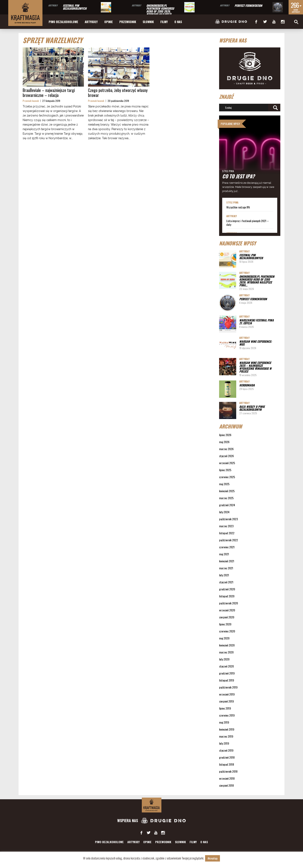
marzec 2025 (226, 498)
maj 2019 (224, 722)
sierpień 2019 (226, 701)
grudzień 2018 (227, 757)
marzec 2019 (226, 736)
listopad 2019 (226, 680)
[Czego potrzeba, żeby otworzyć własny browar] (118, 67)
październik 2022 (228, 540)
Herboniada (247, 385)
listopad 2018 (226, 764)
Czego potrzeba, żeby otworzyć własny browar (118, 92)
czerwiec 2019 (227, 715)
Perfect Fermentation (248, 5)
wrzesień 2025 (227, 463)
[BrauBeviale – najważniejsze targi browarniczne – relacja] (53, 67)
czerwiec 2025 (227, 477)
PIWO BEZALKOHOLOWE (63, 21)
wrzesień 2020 (227, 610)
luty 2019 (224, 743)
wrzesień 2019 (227, 694)
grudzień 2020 (227, 589)
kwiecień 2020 (227, 645)
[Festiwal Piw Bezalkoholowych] (106, 7)
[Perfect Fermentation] (277, 7)
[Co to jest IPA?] (250, 156)
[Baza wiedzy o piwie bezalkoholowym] (227, 410)
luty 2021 (224, 575)
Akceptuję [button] (212, 858)
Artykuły (53, 5)
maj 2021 (224, 554)
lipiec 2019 (225, 708)
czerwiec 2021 (227, 547)
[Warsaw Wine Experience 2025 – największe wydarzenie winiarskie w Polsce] (227, 366)
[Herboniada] (227, 389)
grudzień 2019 (227, 673)
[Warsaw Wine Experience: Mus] (227, 345)
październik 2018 (228, 771)
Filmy (164, 21)
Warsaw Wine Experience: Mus (255, 342)
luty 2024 (224, 512)
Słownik (148, 21)
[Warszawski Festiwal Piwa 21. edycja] (227, 324)
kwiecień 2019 (226, 729)
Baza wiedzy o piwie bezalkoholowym (252, 408)
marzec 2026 (226, 449)
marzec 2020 (226, 652)
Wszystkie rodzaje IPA (238, 207)
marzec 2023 (226, 526)
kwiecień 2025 (227, 491)
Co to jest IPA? (238, 176)
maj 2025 (224, 484)
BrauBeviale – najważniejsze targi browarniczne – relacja (49, 92)
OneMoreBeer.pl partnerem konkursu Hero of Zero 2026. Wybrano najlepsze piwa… (160, 11)
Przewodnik (127, 21)
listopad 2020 (226, 596)
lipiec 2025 (225, 470)
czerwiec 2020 (227, 631)
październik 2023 (228, 519)
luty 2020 (224, 659)
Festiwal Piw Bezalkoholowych (75, 7)
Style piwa (228, 171)
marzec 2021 (226, 568)
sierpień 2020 (226, 617)
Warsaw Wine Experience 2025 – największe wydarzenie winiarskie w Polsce (255, 366)
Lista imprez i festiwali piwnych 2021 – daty (247, 222)
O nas (178, 21)
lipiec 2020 (225, 624)
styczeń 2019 (226, 750)
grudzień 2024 (227, 505)
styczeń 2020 (226, 666)
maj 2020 (224, 638)
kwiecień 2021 (226, 561)
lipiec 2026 (225, 435)
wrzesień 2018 (227, 778)
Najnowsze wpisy (237, 243)
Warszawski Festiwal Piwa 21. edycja (256, 321)
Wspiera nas (128, 820)
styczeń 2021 (226, 582)
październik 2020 (228, 603)
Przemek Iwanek (31, 100)
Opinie (108, 21)
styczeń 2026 (226, 456)
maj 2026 (224, 442)
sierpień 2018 (226, 785)
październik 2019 (228, 687)
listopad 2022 (226, 533)
